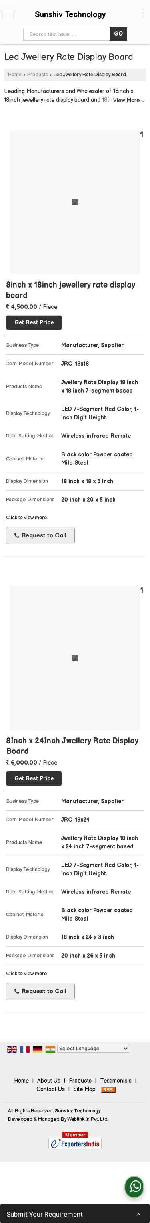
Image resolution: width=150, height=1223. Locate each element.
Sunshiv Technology (70, 15)
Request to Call (43, 535)
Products (37, 75)
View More (126, 100)
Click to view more (26, 518)
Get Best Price (34, 322)
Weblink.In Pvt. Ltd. (87, 1119)
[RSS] (108, 1089)
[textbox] (67, 34)
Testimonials (116, 1080)
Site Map (84, 1089)
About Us (48, 1080)
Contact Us (50, 1089)
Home (15, 75)
